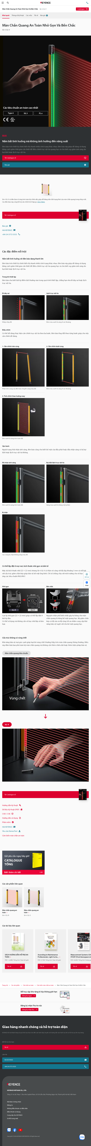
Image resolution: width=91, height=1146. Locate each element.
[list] (45, 902)
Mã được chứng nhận (14, 1102)
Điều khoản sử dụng (13, 1112)
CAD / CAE (6, 814)
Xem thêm (41, 202)
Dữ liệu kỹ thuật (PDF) (10, 809)
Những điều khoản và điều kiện (17, 1108)
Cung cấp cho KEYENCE (14, 1115)
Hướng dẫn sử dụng (10, 818)
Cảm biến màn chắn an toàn (13, 835)
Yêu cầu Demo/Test (9, 831)
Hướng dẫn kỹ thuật (10, 805)
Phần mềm (6, 822)
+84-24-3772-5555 (9, 234)
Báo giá (5, 226)
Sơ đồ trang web (12, 1118)
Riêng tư (10, 1105)
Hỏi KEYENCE (7, 230)
